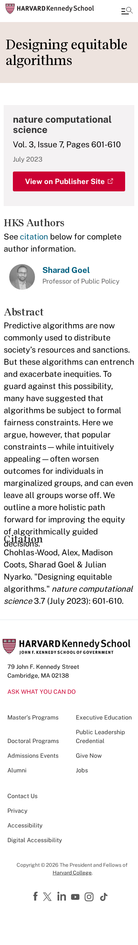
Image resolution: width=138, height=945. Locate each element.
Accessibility (25, 825)
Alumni (16, 770)
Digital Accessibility (34, 840)
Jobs (82, 770)
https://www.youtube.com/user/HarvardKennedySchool (76, 897)
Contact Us (22, 796)
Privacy (17, 810)
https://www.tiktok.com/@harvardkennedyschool (104, 897)
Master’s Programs (33, 717)
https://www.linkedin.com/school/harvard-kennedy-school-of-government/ (62, 896)
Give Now (89, 755)
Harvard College (72, 873)
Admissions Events (33, 755)
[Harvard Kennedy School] (50, 9)
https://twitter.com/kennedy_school (48, 897)
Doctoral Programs (33, 740)
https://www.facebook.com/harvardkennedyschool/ (36, 896)
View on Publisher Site (65, 181)
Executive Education (104, 717)
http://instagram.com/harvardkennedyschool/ (90, 897)
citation (34, 236)
